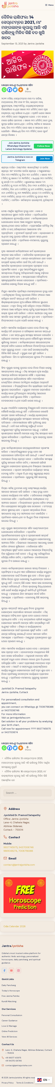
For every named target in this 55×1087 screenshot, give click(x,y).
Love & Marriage (9, 1026)
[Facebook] (9, 89)
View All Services (9, 1036)
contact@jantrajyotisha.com (19, 864)
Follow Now (43, 146)
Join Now (45, 158)
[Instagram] (18, 970)
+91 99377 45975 (13, 1057)
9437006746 (26, 847)
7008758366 (25, 850)
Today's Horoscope (11, 990)
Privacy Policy (8, 1083)
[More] (20, 89)
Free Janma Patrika (10, 996)
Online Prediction (9, 1031)
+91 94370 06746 (13, 1060)
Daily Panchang (9, 985)
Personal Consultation (12, 1015)
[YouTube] (11, 970)
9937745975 (11, 847)
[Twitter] (15, 89)
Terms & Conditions (24, 1083)
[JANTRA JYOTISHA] (10, 5)
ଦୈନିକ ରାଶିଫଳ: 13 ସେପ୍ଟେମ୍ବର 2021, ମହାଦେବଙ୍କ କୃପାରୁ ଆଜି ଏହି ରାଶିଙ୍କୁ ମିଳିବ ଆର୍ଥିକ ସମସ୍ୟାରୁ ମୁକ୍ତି (25, 763)
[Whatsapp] (4, 89)
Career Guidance (9, 1020)
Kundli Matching (9, 1001)
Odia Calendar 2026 (15, 926)
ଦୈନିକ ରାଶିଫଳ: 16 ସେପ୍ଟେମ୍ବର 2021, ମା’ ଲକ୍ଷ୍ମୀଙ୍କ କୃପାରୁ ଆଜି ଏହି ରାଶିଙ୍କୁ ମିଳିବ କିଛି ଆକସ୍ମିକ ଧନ (24, 776)
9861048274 (10, 850)
